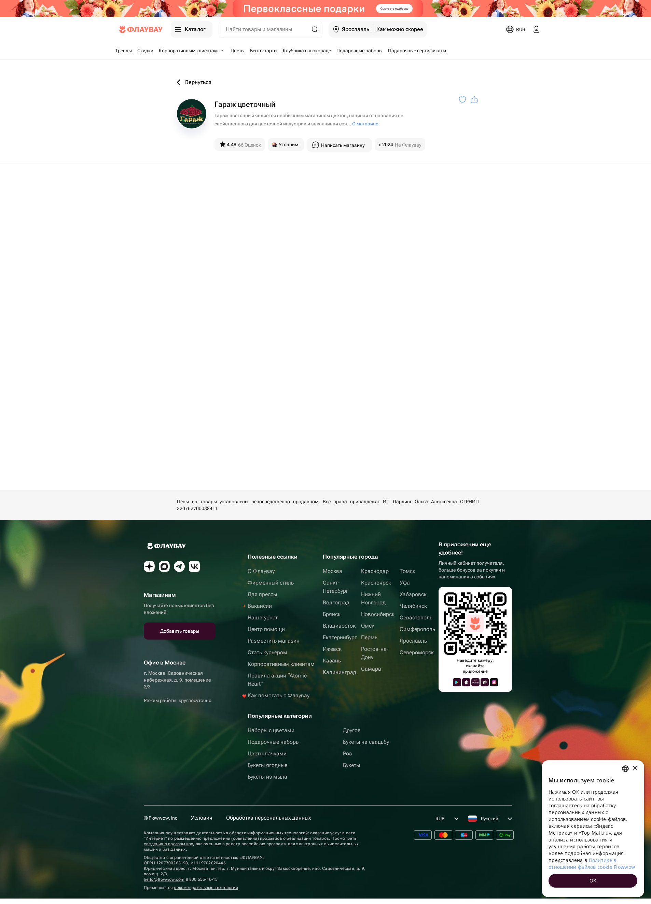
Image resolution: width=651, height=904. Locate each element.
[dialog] (593, 828)
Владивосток (339, 625)
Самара (371, 669)
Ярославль (413, 641)
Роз (347, 753)
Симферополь (417, 629)
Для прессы (262, 594)
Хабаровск (413, 594)
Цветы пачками (267, 753)
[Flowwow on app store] (466, 682)
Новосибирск (377, 614)
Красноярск (376, 582)
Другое (351, 730)
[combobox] (625, 768)
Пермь (369, 637)
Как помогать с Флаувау (278, 695)
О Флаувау (261, 571)
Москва (332, 571)
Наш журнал (263, 617)
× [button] (634, 768)
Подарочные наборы (274, 742)
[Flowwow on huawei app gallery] (475, 682)
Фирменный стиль (271, 582)
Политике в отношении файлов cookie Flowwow (592, 863)
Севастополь (416, 617)
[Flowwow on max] (164, 566)
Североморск (417, 652)
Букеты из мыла (267, 776)
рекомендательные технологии (206, 887)
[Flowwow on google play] (457, 682)
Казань (332, 660)
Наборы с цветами (271, 730)
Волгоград (336, 602)
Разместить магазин (274, 641)
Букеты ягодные (267, 765)
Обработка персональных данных (268, 817)
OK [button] (593, 880)
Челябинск (413, 606)
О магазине (365, 123)
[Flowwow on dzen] (149, 566)
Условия (201, 817)
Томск (407, 571)
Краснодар (375, 571)
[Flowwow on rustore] (485, 682)
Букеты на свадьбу (366, 742)
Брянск (332, 614)
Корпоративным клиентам (281, 664)
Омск (367, 625)
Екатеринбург (340, 637)
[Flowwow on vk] (194, 566)
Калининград (339, 672)
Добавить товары (179, 631)
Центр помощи (266, 629)
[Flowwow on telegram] (179, 566)
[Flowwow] (141, 29)
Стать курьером (267, 652)
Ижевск (332, 649)
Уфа (405, 582)
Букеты (351, 765)
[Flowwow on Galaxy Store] (494, 682)
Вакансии (260, 606)
